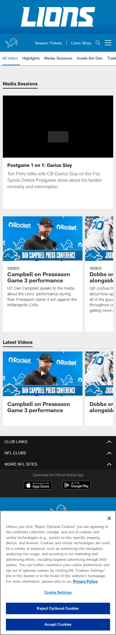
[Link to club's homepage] (11, 40)
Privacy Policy (36, 581)
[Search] (98, 43)
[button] (58, 140)
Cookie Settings (58, 592)
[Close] (109, 518)
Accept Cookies (58, 624)
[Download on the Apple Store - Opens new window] (37, 486)
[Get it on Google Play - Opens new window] (76, 488)
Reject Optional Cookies (58, 608)
